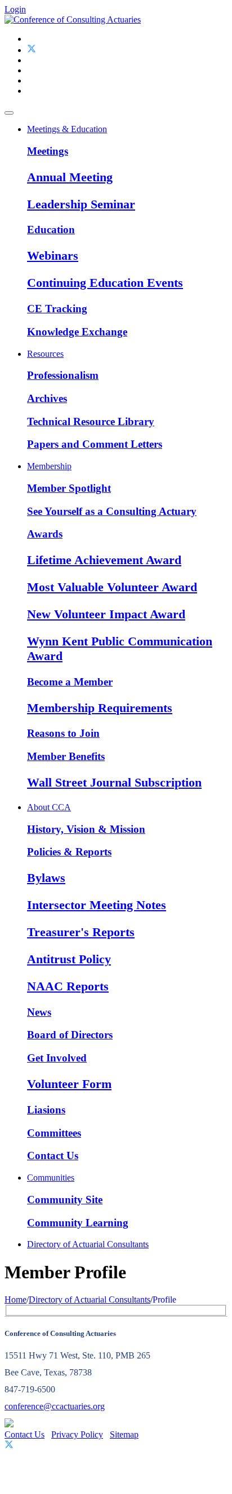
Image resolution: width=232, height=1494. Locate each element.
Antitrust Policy (69, 959)
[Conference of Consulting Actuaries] (73, 19)
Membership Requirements (99, 708)
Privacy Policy (77, 1434)
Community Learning (77, 1223)
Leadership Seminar (81, 204)
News (39, 1012)
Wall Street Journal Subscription (114, 782)
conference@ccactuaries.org (55, 1406)
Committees (54, 1133)
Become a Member (70, 682)
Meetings (47, 151)
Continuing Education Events (105, 283)
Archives (47, 398)
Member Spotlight (69, 488)
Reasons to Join (63, 733)
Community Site (64, 1199)
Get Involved (57, 1058)
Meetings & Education (67, 129)
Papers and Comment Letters (94, 444)
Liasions (46, 1110)
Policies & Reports (69, 852)
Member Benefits (66, 756)
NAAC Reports (68, 986)
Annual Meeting (70, 177)
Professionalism (63, 375)
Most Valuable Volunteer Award (112, 587)
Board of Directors (70, 1035)
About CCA (49, 807)
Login (15, 9)
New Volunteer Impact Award (106, 614)
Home (15, 1299)
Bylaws (46, 878)
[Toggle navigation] (9, 113)
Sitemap (124, 1434)
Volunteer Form (69, 1084)
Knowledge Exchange (77, 332)
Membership (49, 466)
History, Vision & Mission (86, 829)
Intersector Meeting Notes (96, 905)
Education (51, 229)
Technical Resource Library (90, 421)
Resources (45, 354)
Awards (45, 534)
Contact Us (52, 1155)
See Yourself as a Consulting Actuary (112, 511)
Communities (50, 1177)
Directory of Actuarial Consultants (88, 1244)
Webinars (52, 255)
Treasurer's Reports (81, 932)
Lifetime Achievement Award (104, 560)
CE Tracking (57, 308)
